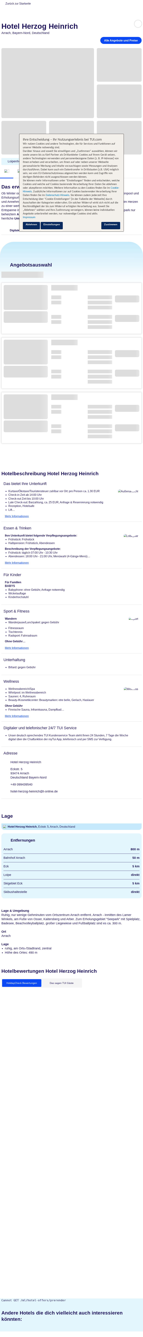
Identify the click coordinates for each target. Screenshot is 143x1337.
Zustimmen (110, 224)
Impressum (29, 217)
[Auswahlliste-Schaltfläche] (138, 23)
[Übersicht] (6, 171)
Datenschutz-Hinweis (57, 195)
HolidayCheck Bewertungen (21, 983)
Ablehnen (31, 224)
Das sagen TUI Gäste (62, 983)
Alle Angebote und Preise (121, 40)
